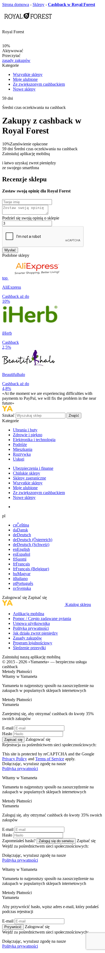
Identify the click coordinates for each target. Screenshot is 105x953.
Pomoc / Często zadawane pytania (42, 618)
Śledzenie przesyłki (29, 647)
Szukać (9, 415)
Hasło (7, 733)
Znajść (74, 416)
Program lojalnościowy (32, 643)
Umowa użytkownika (31, 623)
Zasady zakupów (27, 638)
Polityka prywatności (31, 628)
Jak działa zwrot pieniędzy (35, 633)
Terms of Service (49, 759)
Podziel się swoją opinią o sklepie (30, 218)
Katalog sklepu (78, 604)
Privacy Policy (14, 759)
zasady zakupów (16, 60)
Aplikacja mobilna (28, 613)
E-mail (7, 728)
